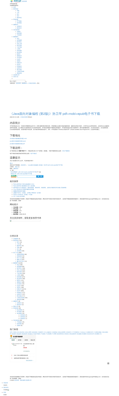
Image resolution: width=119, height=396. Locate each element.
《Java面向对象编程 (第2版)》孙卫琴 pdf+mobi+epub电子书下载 (55, 113)
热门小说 (15, 252)
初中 (18, 14)
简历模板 (19, 23)
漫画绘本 (19, 56)
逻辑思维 (19, 73)
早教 (18, 10)
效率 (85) (21, 334)
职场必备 (15, 19)
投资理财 (19, 33)
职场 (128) (57, 332)
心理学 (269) (31, 332)
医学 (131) (43, 332)
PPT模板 (19, 21)
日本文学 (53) (93, 334)
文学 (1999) (13, 332)
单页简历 (22, 315)
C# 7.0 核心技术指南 (19, 196)
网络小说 (19, 259)
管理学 (18, 61)
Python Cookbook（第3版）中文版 (22, 194)
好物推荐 (15, 238)
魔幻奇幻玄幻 (20, 261)
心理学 (18, 49)
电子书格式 (34, 153)
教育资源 (15, 9)
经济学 (18, 64)
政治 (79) (32, 334)
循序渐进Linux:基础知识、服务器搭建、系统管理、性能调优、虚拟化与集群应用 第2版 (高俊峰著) (39, 187)
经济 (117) (71, 332)
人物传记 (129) (50, 332)
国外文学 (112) (92, 332)
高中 (18, 16)
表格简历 (22, 318)
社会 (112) (85, 332)
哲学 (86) (16, 334)
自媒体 (18, 31)
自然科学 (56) (75, 334)
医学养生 (19, 42)
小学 (18, 12)
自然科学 (19, 68)
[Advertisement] (59, 97)
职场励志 (19, 66)
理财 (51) (99, 334)
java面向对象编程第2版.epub (18, 141)
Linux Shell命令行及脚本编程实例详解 (23, 189)
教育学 (18, 54)
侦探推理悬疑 (20, 254)
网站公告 (15, 306)
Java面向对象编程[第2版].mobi (18, 138)
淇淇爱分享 (16, 75)
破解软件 (15, 24)
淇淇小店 (15, 76)
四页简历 (22, 317)
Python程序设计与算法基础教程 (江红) (23, 184)
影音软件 (19, 28)
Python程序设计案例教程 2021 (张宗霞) (24, 186)
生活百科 (19, 57)
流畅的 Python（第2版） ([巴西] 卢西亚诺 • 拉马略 (27, 193)
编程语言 (16, 168)
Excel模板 (19, 310)
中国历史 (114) (78, 332)
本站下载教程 (66, 151)
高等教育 (19, 251)
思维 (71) (45, 334)
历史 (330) (25, 332)
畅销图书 (15, 36)
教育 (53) (86, 334)
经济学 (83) (27, 334)
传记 (18, 38)
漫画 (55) (81, 334)
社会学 (18, 59)
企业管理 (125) (64, 332)
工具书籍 (19, 47)
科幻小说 (19, 258)
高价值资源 (16, 30)
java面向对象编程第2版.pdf (17, 143)
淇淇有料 (24, 1)
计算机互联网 (20, 71)
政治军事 (19, 52)
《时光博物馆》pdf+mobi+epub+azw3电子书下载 (23, 172)
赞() (11, 163)
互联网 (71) (51, 334)
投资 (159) (38, 332)
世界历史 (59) (62, 334)
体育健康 (19, 40)
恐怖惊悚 (19, 256)
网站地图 (22, 380)
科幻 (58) (69, 334)
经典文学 (19, 63)
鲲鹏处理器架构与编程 (19, 191)
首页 (14, 7)
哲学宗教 (19, 45)
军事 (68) (56, 334)
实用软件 (19, 26)
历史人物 (19, 43)
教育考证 (19, 17)
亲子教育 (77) (39, 334)
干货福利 (19, 35)
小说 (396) (19, 332)
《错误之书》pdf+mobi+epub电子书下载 (21, 173)
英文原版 (19, 69)
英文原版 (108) (100, 332)
